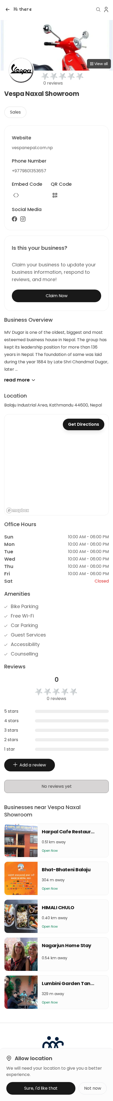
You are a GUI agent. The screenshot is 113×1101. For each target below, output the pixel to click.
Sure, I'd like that (41, 1088)
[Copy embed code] (16, 195)
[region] (56, 464)
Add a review (32, 765)
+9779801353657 (29, 171)
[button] (18, 9)
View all (101, 63)
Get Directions (83, 424)
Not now (92, 1088)
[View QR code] (55, 195)
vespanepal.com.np (32, 148)
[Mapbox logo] (17, 510)
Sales (15, 112)
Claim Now (57, 296)
